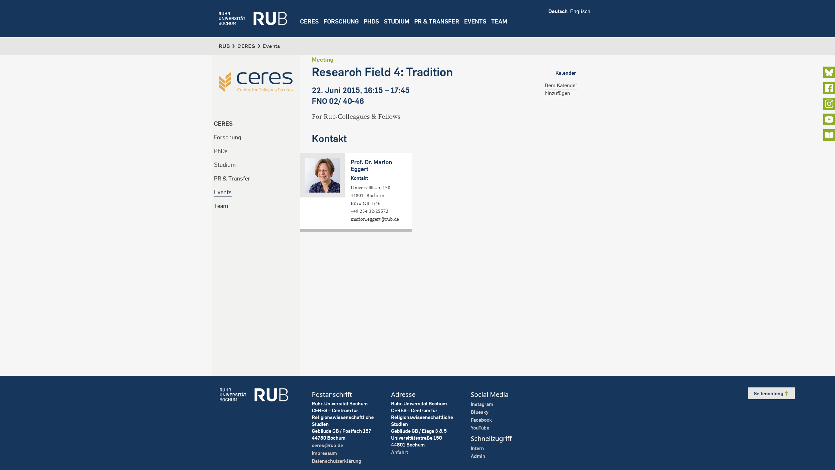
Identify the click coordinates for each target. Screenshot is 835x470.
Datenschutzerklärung (336, 461)
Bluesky (480, 412)
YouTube (480, 428)
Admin (478, 456)
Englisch (580, 11)
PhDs (221, 151)
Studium (225, 164)
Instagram (482, 404)
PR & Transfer (232, 178)
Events (475, 21)
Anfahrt (399, 452)
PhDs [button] (371, 21)
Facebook (481, 420)
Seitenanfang (769, 393)
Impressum (324, 453)
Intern (477, 448)
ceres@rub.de (327, 445)
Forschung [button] (341, 21)
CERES (309, 21)
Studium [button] (396, 21)
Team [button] (499, 21)
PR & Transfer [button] (436, 21)
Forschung (227, 137)
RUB (224, 46)
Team (221, 206)
